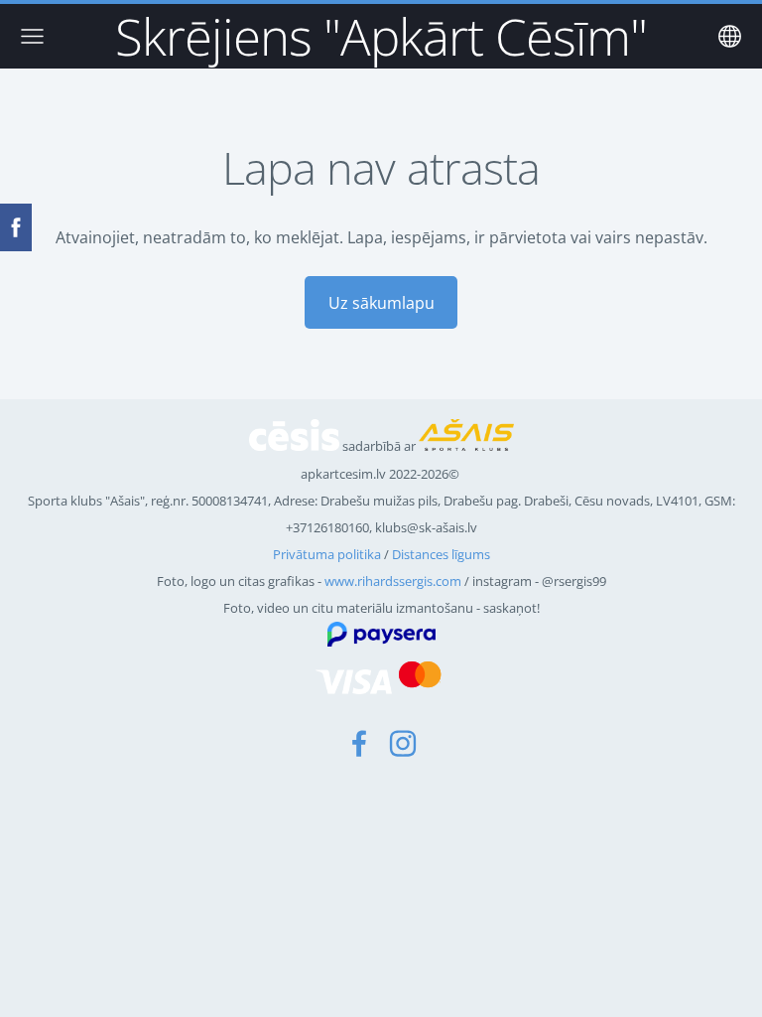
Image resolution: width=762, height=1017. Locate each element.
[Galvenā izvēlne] (32, 36)
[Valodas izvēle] (729, 36)
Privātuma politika (327, 554)
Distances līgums (441, 554)
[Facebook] (359, 743)
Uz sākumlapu (381, 303)
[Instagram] (403, 743)
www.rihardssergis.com (392, 581)
